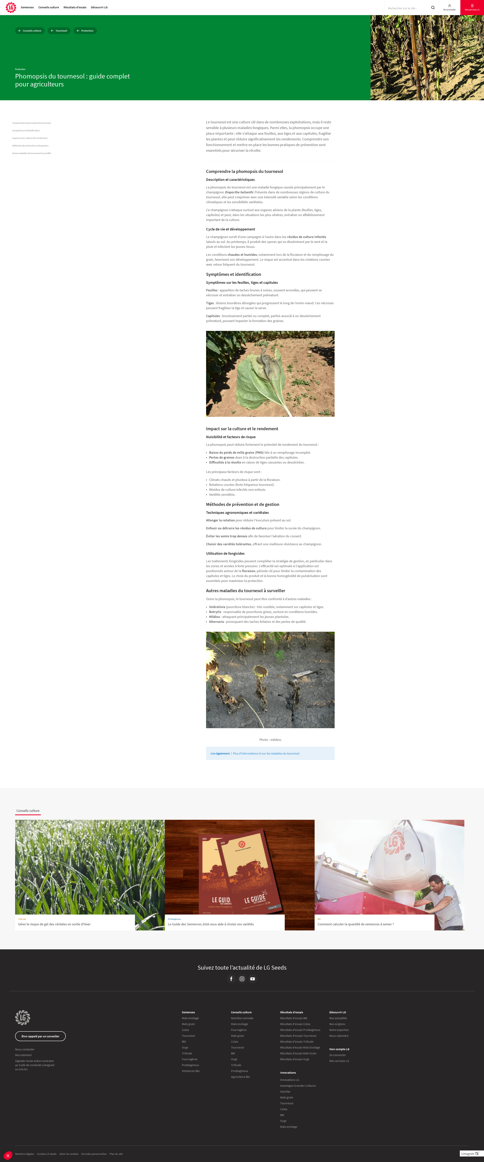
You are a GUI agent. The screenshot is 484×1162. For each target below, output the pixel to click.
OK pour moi (272, 607)
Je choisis (211, 607)
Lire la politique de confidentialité (201, 583)
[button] (7, 1155)
